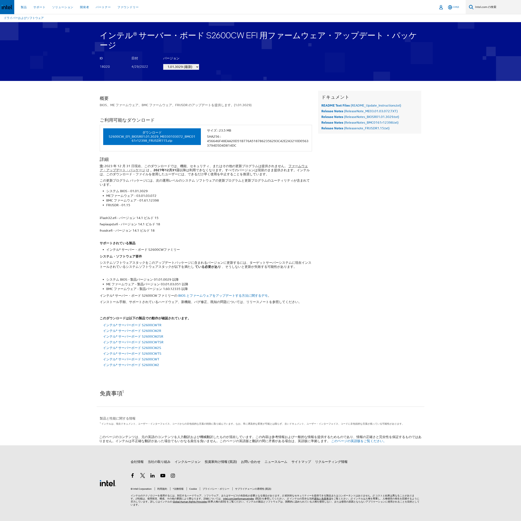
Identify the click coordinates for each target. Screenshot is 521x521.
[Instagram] (172, 476)
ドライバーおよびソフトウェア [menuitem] (24, 18)
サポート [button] (39, 7)
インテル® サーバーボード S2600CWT (131, 359)
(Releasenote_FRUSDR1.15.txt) (355, 128)
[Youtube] (162, 476)
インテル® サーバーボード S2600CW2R (132, 331)
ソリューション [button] (62, 7)
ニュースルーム (276, 462)
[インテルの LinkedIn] (152, 476)
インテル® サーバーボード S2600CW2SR (133, 337)
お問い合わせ (250, 462)
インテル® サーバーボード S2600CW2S (132, 348)
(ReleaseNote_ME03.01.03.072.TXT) (359, 111)
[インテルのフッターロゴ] (108, 483)
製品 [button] (24, 7)
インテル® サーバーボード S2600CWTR (132, 325)
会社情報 (137, 462)
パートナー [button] (103, 7)
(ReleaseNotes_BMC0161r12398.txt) (359, 123)
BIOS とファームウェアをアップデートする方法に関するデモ (223, 296)
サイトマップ (301, 462)
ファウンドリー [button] (128, 7)
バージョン (171, 58)
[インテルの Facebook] (132, 476)
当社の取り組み (159, 462)
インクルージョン (188, 462)
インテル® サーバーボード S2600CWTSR (133, 342)
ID (101, 58)
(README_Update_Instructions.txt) (361, 106)
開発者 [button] (84, 7)
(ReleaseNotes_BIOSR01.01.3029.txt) (360, 117)
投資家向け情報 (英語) (221, 462)
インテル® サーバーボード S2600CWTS (132, 354)
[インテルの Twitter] (142, 476)
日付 (134, 58)
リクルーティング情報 (331, 462)
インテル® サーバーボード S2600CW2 (131, 365)
